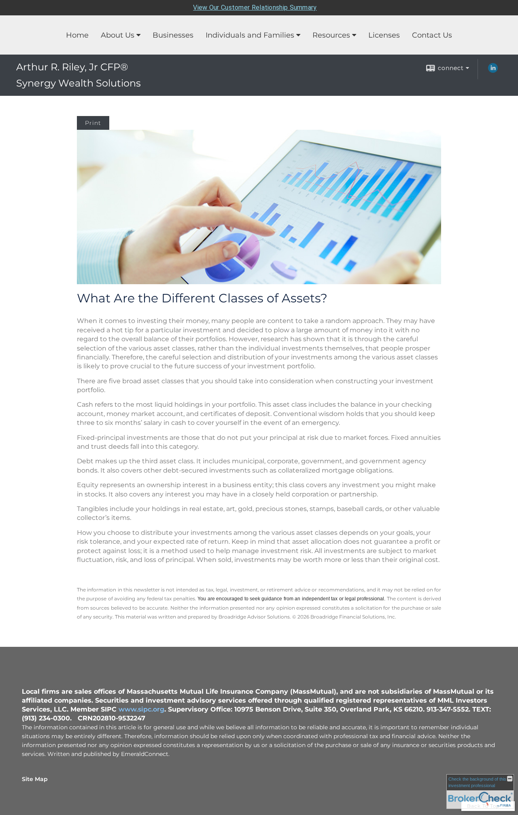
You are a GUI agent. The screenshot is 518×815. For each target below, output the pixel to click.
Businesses (173, 35)
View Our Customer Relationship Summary (254, 7)
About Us (117, 35)
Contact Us (432, 35)
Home (77, 35)
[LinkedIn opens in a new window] (493, 70)
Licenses (384, 35)
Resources (331, 35)
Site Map (35, 779)
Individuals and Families (250, 35)
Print (93, 123)
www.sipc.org (141, 709)
